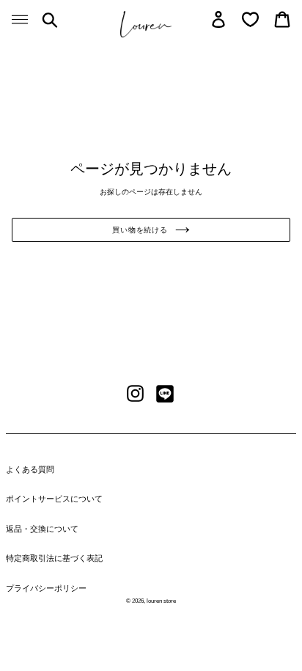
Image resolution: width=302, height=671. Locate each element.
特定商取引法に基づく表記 (54, 558)
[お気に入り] (250, 19)
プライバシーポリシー (46, 588)
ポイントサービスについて (54, 498)
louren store (161, 601)
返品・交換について (42, 528)
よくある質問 (30, 469)
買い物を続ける (140, 230)
